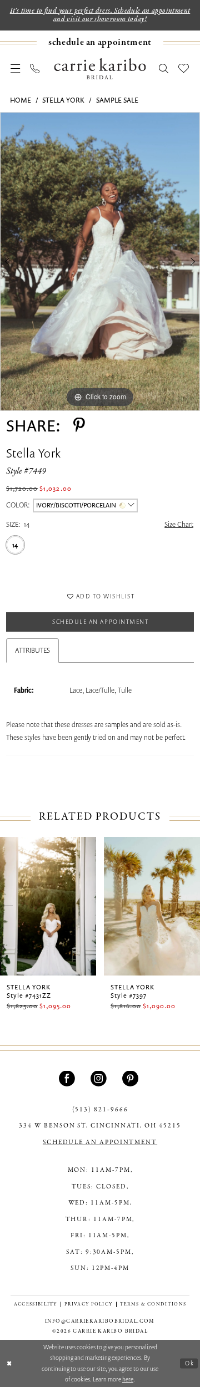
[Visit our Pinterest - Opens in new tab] (131, 1079)
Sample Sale (117, 100)
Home (20, 100)
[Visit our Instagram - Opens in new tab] (100, 1079)
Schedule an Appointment (100, 622)
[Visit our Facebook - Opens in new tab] (68, 1079)
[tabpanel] (100, 261)
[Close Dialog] (9, 1364)
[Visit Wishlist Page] (183, 68)
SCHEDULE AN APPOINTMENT (100, 1142)
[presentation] (60, 906)
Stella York (63, 100)
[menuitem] (100, 42)
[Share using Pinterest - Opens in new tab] (79, 426)
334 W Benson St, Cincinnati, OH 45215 (100, 1125)
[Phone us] (35, 68)
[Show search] (163, 68)
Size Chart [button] (178, 524)
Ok (189, 1363)
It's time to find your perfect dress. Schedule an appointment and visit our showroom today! (100, 15)
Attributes (32, 650)
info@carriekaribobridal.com (100, 1321)
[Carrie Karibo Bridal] (100, 68)
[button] (16, 68)
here (127, 1379)
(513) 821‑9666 (100, 1109)
